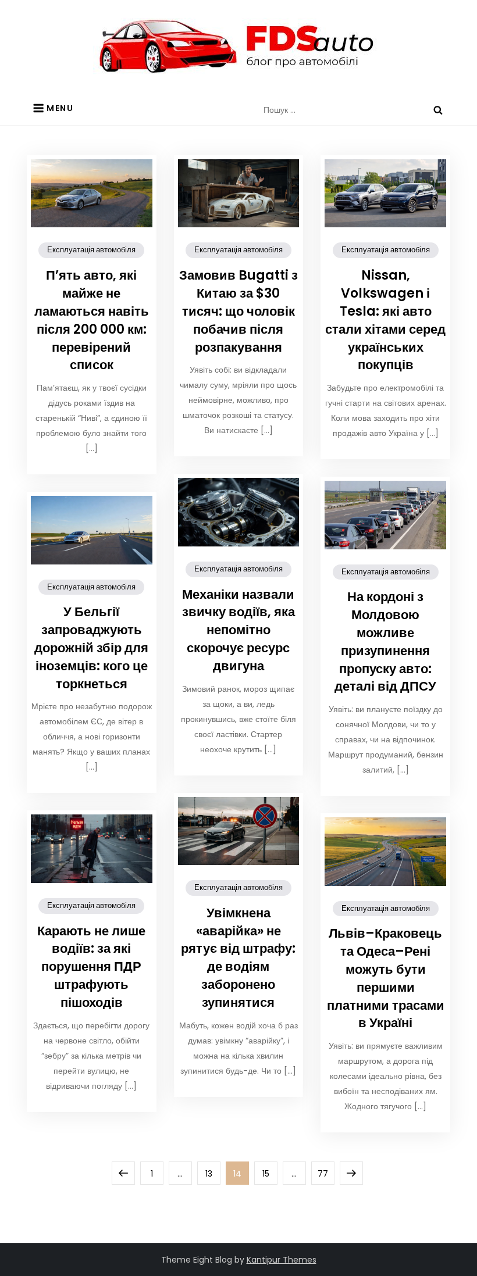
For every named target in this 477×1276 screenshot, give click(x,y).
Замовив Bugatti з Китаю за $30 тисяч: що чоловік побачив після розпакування (238, 311)
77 (325, 1173)
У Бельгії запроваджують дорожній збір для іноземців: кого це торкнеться (91, 647)
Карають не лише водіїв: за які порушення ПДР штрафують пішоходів (91, 966)
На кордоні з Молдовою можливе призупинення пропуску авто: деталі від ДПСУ (385, 641)
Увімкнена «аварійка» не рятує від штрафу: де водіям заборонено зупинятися (238, 957)
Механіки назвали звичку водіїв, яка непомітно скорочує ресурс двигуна (238, 630)
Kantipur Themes (281, 1260)
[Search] (438, 109)
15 (269, 1173)
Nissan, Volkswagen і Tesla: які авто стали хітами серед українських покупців (385, 320)
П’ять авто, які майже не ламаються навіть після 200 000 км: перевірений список (91, 320)
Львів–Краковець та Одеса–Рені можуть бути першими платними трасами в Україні (385, 978)
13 (212, 1173)
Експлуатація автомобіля (91, 249)
